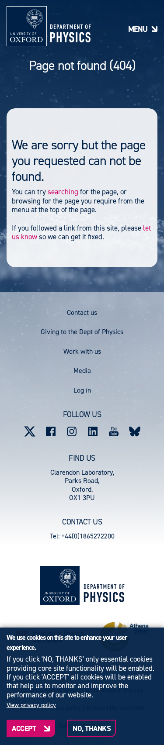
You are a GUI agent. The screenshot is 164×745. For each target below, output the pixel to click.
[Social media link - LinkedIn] (92, 431)
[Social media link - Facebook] (50, 431)
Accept (24, 728)
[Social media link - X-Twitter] (29, 431)
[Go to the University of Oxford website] (59, 585)
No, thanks (92, 728)
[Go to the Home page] (104, 585)
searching (63, 192)
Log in (82, 390)
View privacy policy (31, 705)
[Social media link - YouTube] (113, 431)
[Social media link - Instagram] (71, 431)
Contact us (82, 312)
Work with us (82, 351)
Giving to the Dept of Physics (82, 331)
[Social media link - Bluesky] (134, 431)
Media (82, 370)
